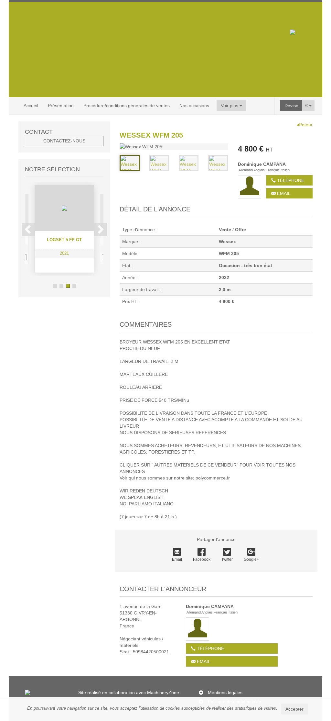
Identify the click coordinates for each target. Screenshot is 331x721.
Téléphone (290, 180)
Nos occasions (194, 105)
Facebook (201, 559)
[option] (64, 229)
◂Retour (304, 124)
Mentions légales (225, 692)
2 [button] (61, 286)
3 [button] (68, 286)
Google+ (251, 559)
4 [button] (74, 286)
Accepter (294, 709)
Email (283, 193)
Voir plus (230, 105)
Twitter (227, 559)
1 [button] (55, 286)
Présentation (61, 105)
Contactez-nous (64, 140)
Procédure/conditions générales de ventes (126, 105)
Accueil (31, 105)
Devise (291, 105)
